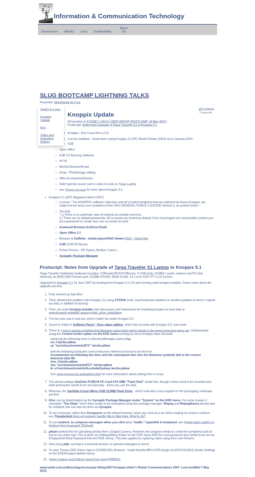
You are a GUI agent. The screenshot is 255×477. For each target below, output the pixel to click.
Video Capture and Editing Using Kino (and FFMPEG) (84, 459)
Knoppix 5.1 (65, 282)
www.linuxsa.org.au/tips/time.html (79, 374)
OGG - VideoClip (136, 238)
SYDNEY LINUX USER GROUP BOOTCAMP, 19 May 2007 (126, 121)
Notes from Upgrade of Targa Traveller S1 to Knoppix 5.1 (119, 124)
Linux (83, 31)
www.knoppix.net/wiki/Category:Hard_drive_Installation (85, 312)
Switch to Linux (50, 109)
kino (43, 127)
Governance (49, 31)
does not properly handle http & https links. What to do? (100, 416)
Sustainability (102, 31)
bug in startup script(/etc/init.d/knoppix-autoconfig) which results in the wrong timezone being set (126, 330)
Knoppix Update (45, 118)
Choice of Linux (75, 189)
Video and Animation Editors (47, 138)
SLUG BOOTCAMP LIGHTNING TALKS (94, 95)
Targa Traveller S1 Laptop (141, 267)
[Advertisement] (127, 63)
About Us (124, 29)
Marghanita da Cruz (67, 102)
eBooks (69, 31)
